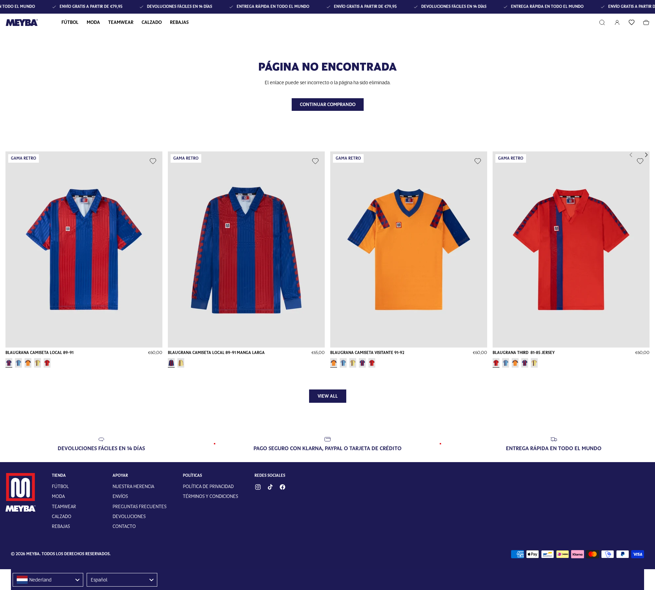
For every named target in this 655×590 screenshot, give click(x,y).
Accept (327, 319)
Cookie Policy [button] (364, 297)
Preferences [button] (337, 305)
